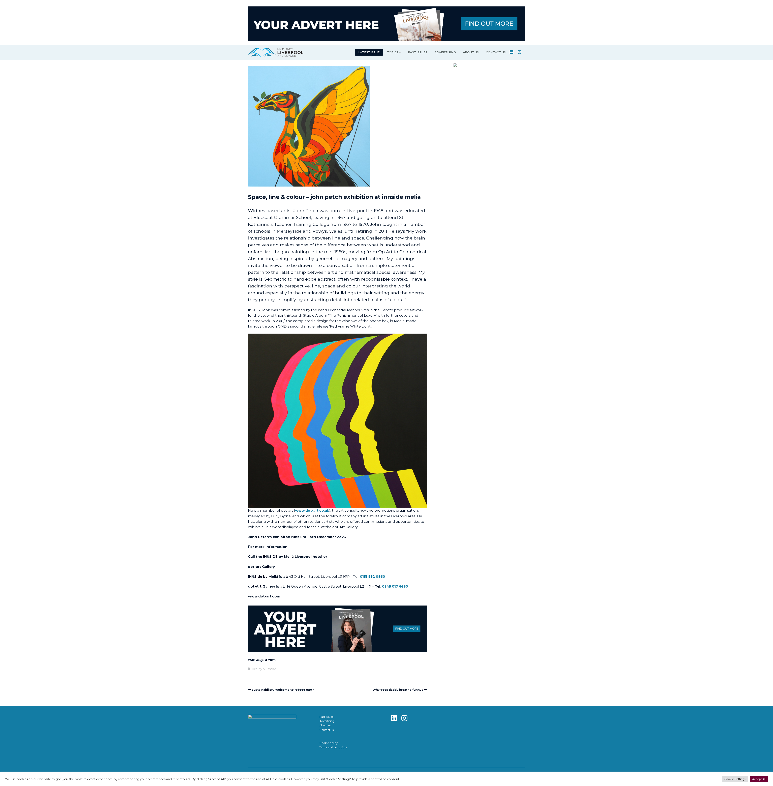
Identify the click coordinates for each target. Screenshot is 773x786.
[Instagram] (406, 718)
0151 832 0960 (372, 576)
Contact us (496, 52)
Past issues (417, 52)
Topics (392, 52)
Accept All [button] (759, 779)
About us (471, 52)
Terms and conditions (333, 747)
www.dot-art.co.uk (312, 510)
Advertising (445, 52)
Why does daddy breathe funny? (398, 690)
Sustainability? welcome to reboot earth (283, 690)
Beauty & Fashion (264, 669)
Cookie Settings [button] (734, 779)
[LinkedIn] (396, 718)
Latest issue (369, 52)
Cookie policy (328, 743)
